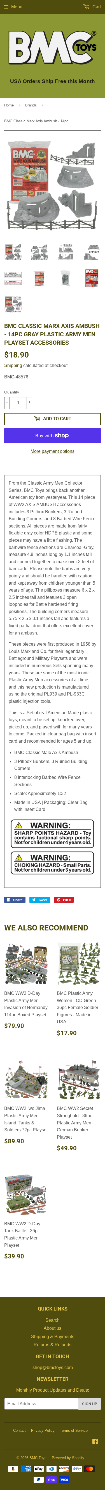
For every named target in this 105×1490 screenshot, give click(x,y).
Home (9, 105)
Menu (16, 6)
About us (52, 1328)
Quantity (11, 392)
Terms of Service (74, 1430)
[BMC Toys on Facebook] (95, 1442)
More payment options (52, 451)
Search (52, 1320)
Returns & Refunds (52, 1344)
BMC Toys (37, 1458)
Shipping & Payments (52, 1336)
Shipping (13, 365)
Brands (31, 105)
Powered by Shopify (68, 1458)
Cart (96, 6)
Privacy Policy (43, 1430)
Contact (19, 1430)
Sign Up (89, 1404)
